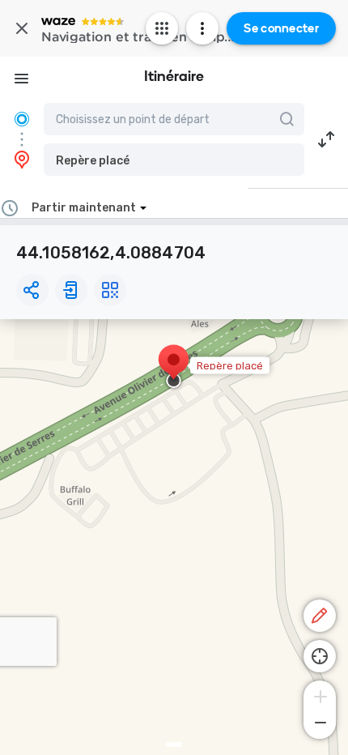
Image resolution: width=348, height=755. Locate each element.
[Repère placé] (173, 368)
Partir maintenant (84, 208)
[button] (174, 159)
